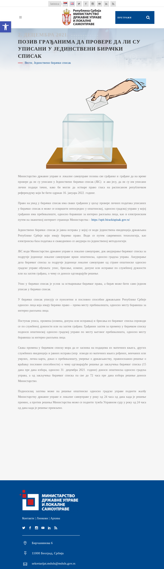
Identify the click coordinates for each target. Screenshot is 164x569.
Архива (55, 518)
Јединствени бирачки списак (52, 62)
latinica (54, 3)
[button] (5, 26)
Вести (28, 62)
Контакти (28, 518)
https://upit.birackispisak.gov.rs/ (110, 219)
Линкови (42, 518)
